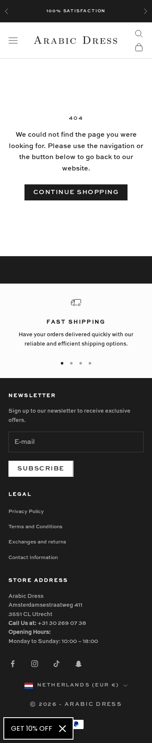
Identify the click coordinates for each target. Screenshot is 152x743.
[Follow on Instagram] (34, 663)
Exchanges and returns (37, 542)
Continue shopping (76, 192)
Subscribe (41, 468)
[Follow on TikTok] (56, 663)
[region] (76, 323)
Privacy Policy (26, 511)
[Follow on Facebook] (12, 663)
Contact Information (33, 557)
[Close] (62, 728)
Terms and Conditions (35, 527)
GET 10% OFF (31, 728)
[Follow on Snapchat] (78, 663)
